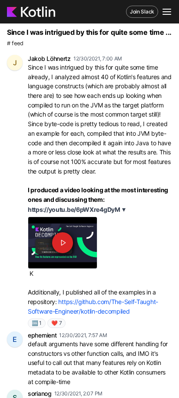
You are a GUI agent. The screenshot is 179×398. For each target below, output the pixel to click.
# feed (15, 43)
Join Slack (142, 11)
